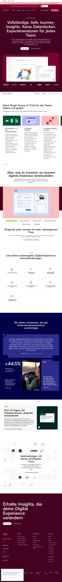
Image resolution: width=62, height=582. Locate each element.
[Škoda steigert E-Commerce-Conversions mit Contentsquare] (12, 375)
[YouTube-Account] (6, 556)
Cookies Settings (56, 573)
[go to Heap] (9, 0)
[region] (12, 575)
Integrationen (56, 93)
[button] (39, 427)
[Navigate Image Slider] (6, 164)
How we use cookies (11, 574)
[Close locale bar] (50, 6)
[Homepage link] (5, 534)
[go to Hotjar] (13, 0)
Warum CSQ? (37, 93)
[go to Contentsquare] (5, 0)
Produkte (44, 93)
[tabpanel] (31, 234)
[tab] (11, 221)
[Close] (22, 570)
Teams (49, 93)
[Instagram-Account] (8, 556)
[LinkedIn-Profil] (4, 556)
